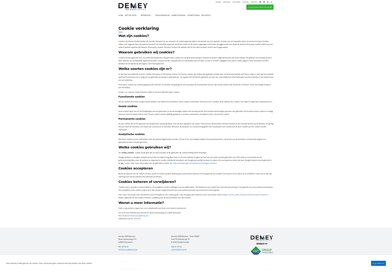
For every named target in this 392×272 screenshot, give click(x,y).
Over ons (226, 2)
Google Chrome (228, 194)
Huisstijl (245, 2)
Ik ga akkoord (378, 263)
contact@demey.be (179, 249)
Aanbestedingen (178, 15)
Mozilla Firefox (246, 194)
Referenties (146, 15)
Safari (237, 194)
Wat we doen (130, 15)
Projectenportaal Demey (259, 7)
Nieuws (218, 2)
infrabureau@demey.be (138, 215)
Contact (254, 2)
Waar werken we (162, 15)
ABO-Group (206, 15)
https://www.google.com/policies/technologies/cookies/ (195, 163)
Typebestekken (193, 15)
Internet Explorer (261, 194)
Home (120, 15)
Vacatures (236, 2)
